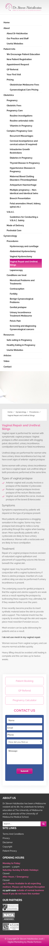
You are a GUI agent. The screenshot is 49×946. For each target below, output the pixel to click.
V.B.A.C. (10, 212)
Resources (9, 335)
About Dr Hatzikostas (17, 33)
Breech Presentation (20, 198)
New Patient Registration (19, 59)
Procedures (12, 241)
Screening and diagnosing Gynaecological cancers (23, 328)
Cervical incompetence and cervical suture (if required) (24, 143)
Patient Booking (24, 681)
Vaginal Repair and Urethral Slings (24, 263)
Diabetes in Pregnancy (21, 158)
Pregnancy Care (15, 110)
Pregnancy (12, 100)
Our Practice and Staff (17, 38)
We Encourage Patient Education (23, 54)
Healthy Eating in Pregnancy (21, 345)
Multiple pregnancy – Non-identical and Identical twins (24, 192)
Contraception (17, 289)
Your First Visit (14, 74)
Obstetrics (9, 95)
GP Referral (12, 69)
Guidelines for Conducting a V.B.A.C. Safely (24, 219)
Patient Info (9, 49)
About (7, 28)
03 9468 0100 (9, 890)
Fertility (14, 294)
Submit (24, 771)
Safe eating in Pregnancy (19, 340)
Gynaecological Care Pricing (24, 89)
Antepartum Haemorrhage (23, 185)
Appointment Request (18, 64)
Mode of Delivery (15, 225)
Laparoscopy (16, 270)
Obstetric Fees (14, 105)
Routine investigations (21, 115)
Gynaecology (10, 236)
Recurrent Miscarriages (21, 136)
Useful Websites (15, 43)
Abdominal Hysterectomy (23, 251)
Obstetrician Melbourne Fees (24, 84)
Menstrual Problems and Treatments (22, 282)
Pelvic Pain (15, 321)
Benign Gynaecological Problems (21, 301)
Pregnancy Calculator (24, 700)
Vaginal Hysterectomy (21, 256)
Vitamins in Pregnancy (21, 126)
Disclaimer (8, 842)
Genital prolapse (18, 307)
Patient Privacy (10, 851)
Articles (7, 355)
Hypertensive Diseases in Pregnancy (22, 170)
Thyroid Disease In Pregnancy (25, 163)
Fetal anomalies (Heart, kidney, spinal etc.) (25, 205)
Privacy (6, 838)
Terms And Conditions (13, 834)
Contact (7, 366)
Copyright (7, 846)
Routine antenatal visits (22, 120)
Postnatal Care (14, 230)
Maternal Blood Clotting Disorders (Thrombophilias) (23, 178)
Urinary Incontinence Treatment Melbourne (21, 314)
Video (6, 361)
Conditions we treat (16, 275)
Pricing (10, 79)
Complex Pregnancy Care (19, 131)
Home (7, 22)
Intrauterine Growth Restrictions (20, 151)
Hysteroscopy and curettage (24, 246)
